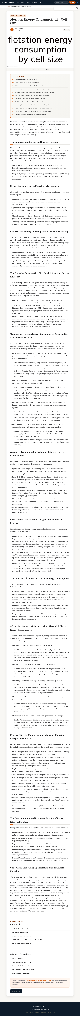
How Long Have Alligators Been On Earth (23, 969)
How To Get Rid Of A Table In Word (21, 973)
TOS (45, 2)
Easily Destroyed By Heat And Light (21, 936)
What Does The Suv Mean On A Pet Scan (22, 966)
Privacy (40, 2)
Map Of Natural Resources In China (21, 962)
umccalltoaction (8, 2)
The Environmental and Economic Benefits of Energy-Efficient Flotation (33, 111)
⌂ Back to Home (16, 991)
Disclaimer (34, 2)
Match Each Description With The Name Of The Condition (27, 940)
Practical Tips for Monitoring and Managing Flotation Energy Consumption (34, 108)
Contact (28, 2)
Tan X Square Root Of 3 (18, 958)
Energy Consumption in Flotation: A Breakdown (27, 82)
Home (18, 2)
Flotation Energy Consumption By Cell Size (39, 980)
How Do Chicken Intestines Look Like (21, 943)
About (22, 2)
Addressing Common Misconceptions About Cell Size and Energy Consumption (35, 105)
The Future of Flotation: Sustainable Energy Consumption (29, 101)
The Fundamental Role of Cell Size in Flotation (26, 79)
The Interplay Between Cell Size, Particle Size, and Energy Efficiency (32, 89)
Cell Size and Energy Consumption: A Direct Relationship (29, 86)
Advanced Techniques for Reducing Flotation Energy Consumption (32, 95)
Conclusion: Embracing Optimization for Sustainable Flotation (30, 114)
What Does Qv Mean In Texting (20, 932)
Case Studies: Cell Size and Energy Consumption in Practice (30, 98)
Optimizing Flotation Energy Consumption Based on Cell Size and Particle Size (34, 92)
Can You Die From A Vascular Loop (21, 928)
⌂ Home (72, 2)
